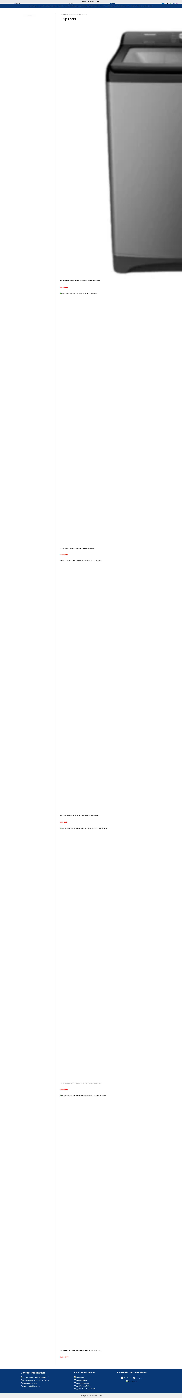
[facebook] (174, 4)
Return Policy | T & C (87, 1389)
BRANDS (150, 6)
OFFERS (133, 6)
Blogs (82, 1377)
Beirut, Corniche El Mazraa (38, 1377)
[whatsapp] (171, 4)
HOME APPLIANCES (72, 6)
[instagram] (177, 4)
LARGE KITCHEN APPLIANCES (55, 6)
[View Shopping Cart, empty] (163, 3)
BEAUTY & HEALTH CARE (107, 6)
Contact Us (84, 1383)
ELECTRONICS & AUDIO (36, 6)
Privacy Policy (85, 1386)
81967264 (33, 1383)
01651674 (36, 1380)
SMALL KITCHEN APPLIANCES (89, 6)
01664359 (45, 1380)
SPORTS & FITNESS (123, 6)
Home (63, 14)
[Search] (112, 4)
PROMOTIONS (142, 6)
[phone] (168, 4)
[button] (45, 6)
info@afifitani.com (33, 1386)
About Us (83, 1380)
